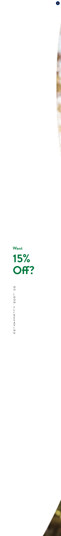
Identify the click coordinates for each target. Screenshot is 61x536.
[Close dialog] (58, 3)
